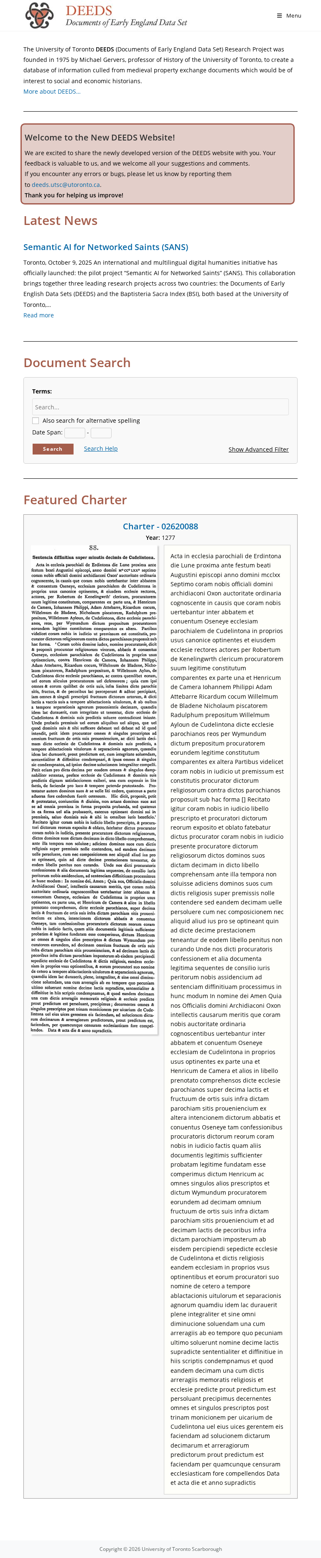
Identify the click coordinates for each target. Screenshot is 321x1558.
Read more (38, 315)
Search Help (101, 448)
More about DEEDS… (52, 91)
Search (53, 448)
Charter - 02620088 (160, 526)
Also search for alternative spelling (91, 420)
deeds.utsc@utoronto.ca (66, 185)
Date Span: (47, 432)
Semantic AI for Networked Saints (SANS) (105, 247)
